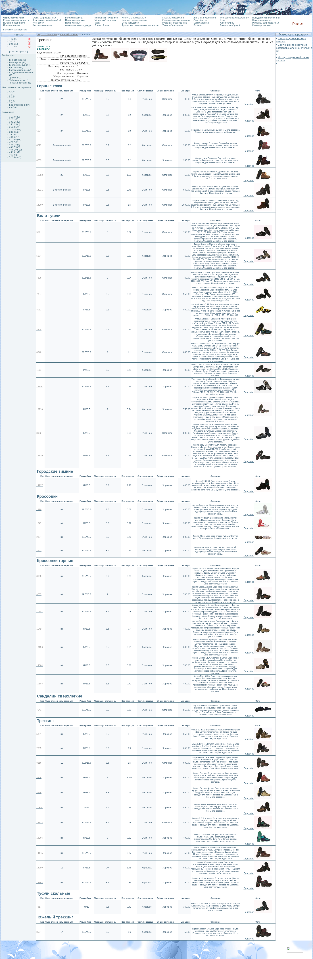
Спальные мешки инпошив (176, 20)
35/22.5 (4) (14, 124)
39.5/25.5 (13, 44)
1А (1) (12, 92)
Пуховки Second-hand (14, 23)
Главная (298, 23)
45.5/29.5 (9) (15, 150)
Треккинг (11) (15, 77)
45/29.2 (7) (14, 152)
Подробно (249, 104)
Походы (197, 25)
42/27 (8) (13, 142)
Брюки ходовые (201, 23)
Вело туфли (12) (17, 62)
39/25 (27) (14, 134)
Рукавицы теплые (261, 25)
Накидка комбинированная (266, 17)
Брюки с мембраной (230, 25)
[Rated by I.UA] (295, 951)
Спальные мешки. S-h (173, 17)
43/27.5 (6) (14, 147)
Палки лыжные (73, 23)
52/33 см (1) (15, 157)
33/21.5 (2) (14, 122)
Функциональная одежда (78, 25)
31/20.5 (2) (14, 117)
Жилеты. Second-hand (204, 17)
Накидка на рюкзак (262, 20)
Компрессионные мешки (134, 20)
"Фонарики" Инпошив (105, 20)
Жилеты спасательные (134, 17)
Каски (97, 23)
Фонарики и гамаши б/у (106, 17)
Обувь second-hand (47, 34)
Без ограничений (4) (19, 105)
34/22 (12, 41)
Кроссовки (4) (16, 67)
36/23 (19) (14, 127)
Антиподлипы (227, 23)
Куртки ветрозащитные (44, 17)
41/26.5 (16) (15, 139)
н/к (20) (12, 107)
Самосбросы (200, 20)
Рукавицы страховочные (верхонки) (140, 25)
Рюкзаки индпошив (42, 25)
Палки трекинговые (75, 20)
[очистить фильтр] (18, 51)
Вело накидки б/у (130, 23)
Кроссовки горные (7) (20, 70)
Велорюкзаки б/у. (74, 17)
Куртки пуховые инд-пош (16, 20)
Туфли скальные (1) (19, 80)
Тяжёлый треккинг (69, 34)
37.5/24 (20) (15, 129)
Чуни (222, 20)
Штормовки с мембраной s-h (47, 20)
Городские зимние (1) (20, 65)
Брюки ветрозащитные (15, 29)
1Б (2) (12, 94)
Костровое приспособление (234, 17)
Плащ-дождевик (11, 25)
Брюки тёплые (102, 25)
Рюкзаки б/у (38, 23)
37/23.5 (13, 46)
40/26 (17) (14, 137)
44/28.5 (13, 39)
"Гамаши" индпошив (172, 25)
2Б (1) (12, 100)
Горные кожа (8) (17, 60)
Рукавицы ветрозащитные (265, 23)
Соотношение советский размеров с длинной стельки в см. (294, 47)
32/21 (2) (13, 119)
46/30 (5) (13, 155)
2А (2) (12, 97)
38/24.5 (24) (15, 132)
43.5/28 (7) (14, 144)
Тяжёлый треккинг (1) (20, 83)
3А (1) (12, 102)
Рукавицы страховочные (174, 23)
